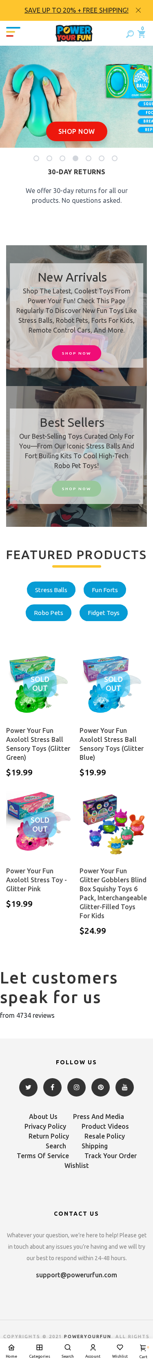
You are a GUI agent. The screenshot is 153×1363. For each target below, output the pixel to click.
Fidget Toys (104, 612)
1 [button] (37, 160)
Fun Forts (105, 589)
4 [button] (76, 160)
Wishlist (76, 1165)
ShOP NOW (76, 353)
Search (56, 1146)
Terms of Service (43, 1155)
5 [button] (90, 160)
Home (11, 1356)
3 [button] (63, 160)
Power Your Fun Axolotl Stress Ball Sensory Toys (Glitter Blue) (112, 744)
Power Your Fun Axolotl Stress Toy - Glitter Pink (36, 879)
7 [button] (116, 160)
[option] (76, 10)
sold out (40, 684)
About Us (43, 1116)
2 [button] (50, 160)
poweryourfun (87, 1336)
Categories (39, 1356)
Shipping (95, 1146)
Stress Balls (51, 589)
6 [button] (103, 160)
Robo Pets (48, 612)
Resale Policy (104, 1136)
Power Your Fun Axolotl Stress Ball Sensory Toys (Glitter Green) (38, 744)
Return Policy (49, 1136)
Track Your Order (110, 1155)
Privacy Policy (45, 1126)
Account (92, 1356)
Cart (143, 1352)
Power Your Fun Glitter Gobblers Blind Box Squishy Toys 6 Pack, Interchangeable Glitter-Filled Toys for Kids (113, 893)
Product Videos (105, 1126)
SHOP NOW (76, 131)
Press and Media (98, 1116)
